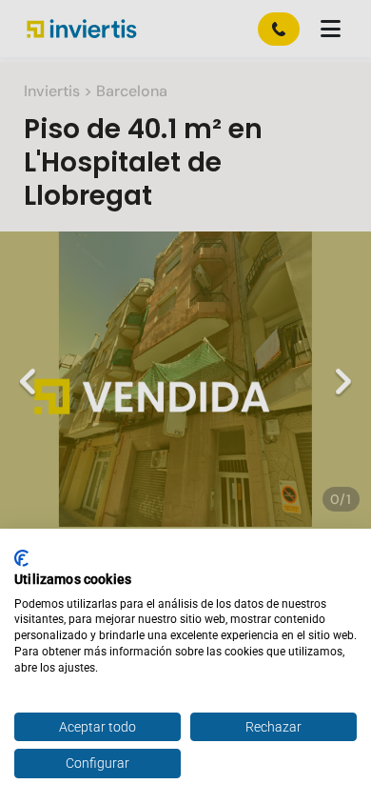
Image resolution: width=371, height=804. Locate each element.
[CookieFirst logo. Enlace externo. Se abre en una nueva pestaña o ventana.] (21, 558)
